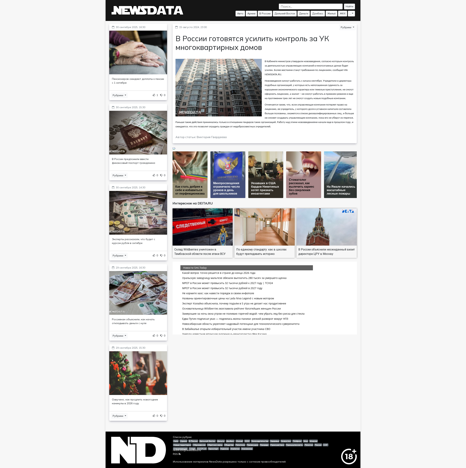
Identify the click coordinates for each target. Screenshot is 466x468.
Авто (240, 13)
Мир (306, 441)
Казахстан (286, 441)
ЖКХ (342, 13)
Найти (349, 6)
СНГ (325, 445)
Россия (318, 445)
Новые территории (182, 445)
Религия (309, 445)
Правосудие (252, 445)
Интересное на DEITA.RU (193, 203)
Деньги (303, 13)
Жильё (331, 13)
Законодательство (260, 441)
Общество (228, 445)
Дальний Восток (285, 13)
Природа (264, 445)
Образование (199, 445)
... (350, 13)
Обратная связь (215, 445)
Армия (251, 13)
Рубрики (118, 95)
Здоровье (274, 441)
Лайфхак (297, 441)
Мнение (313, 441)
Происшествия (277, 445)
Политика (240, 445)
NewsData (215, 461)
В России (264, 13)
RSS (175, 454)
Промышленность (294, 445)
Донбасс (317, 13)
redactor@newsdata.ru (187, 450)
